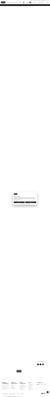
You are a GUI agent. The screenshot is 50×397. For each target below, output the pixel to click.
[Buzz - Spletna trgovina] (3, 2)
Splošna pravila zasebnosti (23, 386)
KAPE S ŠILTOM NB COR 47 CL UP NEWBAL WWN (25, 244)
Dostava (12, 386)
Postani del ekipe (31, 388)
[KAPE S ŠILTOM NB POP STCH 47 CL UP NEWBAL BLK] (25, 116)
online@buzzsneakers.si (26, 8)
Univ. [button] (30, 19)
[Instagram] (40, 364)
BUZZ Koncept (31, 384)
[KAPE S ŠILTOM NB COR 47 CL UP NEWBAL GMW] (25, 274)
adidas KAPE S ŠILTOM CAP (25, 86)
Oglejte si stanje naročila (5, 385)
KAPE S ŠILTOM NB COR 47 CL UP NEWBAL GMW (25, 297)
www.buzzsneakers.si (9, 396)
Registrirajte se (44, 0)
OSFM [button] (28, 19)
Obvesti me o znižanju (45, 14)
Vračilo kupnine (13, 387)
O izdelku (28, 31)
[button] (41, 3)
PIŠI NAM (21, 8)
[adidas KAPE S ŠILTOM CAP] (25, 63)
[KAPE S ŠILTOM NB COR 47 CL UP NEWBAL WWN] (25, 221)
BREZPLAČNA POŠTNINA (20, 6)
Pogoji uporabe (22, 385)
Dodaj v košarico (31, 22)
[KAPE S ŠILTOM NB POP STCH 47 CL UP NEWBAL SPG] (25, 169)
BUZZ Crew (30, 386)
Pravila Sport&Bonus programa (22, 388)
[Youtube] (43, 364)
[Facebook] (38, 364)
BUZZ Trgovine (31, 387)
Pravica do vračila (22, 389)
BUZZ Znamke (31, 385)
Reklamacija (12, 388)
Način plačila (12, 385)
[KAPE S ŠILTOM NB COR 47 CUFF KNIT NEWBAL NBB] (25, 327)
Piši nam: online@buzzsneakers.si (5, 387)
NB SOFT (15, 396)
